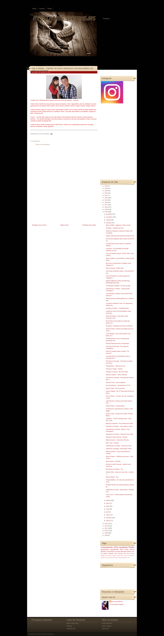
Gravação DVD (121, 553)
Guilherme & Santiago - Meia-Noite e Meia (119, 448)
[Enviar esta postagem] (51, 134)
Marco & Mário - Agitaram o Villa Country (118, 225)
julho (107, 503)
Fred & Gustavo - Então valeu (115, 268)
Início (34, 8)
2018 (106, 202)
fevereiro (109, 518)
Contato (42, 8)
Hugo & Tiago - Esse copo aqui (115, 388)
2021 (106, 195)
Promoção (115, 557)
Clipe (115, 553)
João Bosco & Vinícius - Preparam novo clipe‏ (119, 434)
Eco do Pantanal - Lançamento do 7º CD (118, 385)
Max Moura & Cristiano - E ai (114, 469)
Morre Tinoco (130, 553)
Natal (111, 557)
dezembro (109, 214)
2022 (106, 193)
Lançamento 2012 (110, 547)
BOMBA (103, 555)
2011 (106, 528)
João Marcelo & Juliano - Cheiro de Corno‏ (118, 446)
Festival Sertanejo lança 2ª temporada (117, 343)
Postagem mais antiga (89, 225)
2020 (106, 198)
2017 (106, 205)
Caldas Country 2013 (118, 555)
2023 (106, 191)
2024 (106, 188)
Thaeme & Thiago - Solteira (114, 369)
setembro (109, 223)
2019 (106, 200)
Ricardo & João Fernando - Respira (116, 437)
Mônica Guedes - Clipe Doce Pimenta (117, 440)
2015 (106, 209)
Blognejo (69, 626)
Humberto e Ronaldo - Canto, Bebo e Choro (119, 426)
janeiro (108, 520)
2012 (106, 526)
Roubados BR (71, 629)
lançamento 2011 (116, 549)
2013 (106, 523)
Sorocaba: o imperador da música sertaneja (119, 326)
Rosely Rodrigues (122, 557)
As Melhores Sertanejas (46, 634)
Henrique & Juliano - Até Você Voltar (117, 372)
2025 (106, 186)
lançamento (105, 549)
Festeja (107, 557)
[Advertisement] (47, 208)
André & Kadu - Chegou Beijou (115, 406)
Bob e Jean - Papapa (112, 443)
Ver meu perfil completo (116, 604)
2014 (106, 212)
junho (108, 506)
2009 (106, 533)
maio (107, 509)
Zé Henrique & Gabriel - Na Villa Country (118, 286)
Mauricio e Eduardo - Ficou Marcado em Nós (119, 423)
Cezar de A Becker (117, 601)
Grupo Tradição (106, 626)
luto (129, 557)
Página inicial (64, 225)
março (108, 515)
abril (107, 512)
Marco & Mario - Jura (112, 477)
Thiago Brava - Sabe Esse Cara (115, 366)
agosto (108, 500)
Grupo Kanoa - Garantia (113, 461)
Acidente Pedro (126, 547)
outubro (108, 220)
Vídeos (49, 8)
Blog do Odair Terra (73, 623)
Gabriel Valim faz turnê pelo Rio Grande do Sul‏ (120, 236)
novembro (109, 217)
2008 (106, 535)
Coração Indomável (121, 551)
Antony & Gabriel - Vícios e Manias (116, 374)
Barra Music (109, 555)
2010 (106, 530)
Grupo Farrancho (107, 623)
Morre (129, 551)
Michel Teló (105, 629)
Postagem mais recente (39, 225)
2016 (106, 207)
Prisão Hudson (129, 549)
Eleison (112, 551)
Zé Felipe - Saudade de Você (115, 228)
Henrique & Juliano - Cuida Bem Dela (117, 308)
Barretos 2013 (105, 551)
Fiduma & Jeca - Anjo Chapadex (115, 382)
